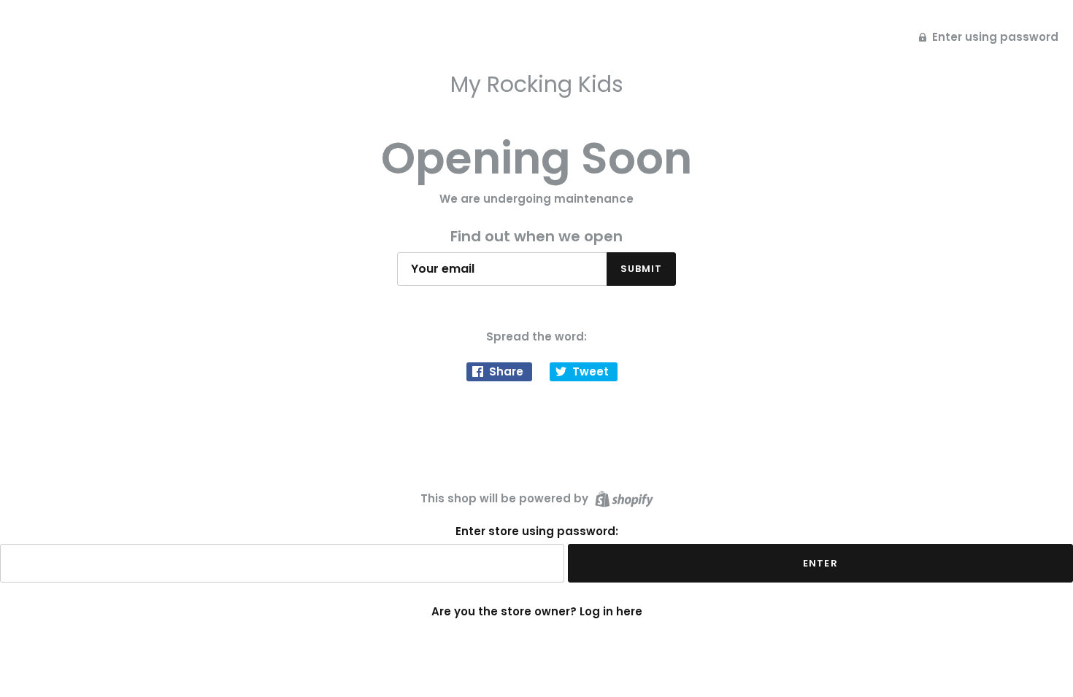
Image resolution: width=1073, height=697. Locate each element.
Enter (820, 563)
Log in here (611, 611)
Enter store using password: (536, 531)
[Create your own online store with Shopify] (622, 497)
